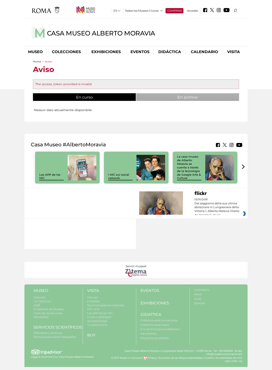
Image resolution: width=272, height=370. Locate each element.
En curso (95, 97)
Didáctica (169, 51)
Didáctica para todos (154, 324)
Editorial (39, 297)
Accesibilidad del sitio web (228, 359)
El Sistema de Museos (49, 309)
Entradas (93, 301)
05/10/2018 (216, 207)
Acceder (192, 10)
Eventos (139, 51)
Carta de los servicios (48, 313)
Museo (35, 51)
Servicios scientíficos (58, 327)
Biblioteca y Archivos (48, 333)
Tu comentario (97, 324)
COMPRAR (174, 10)
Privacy (151, 357)
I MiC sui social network (118, 176)
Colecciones (66, 51)
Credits (208, 357)
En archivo (187, 97)
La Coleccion (42, 301)
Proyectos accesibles (154, 338)
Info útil (92, 297)
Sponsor (199, 303)
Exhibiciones (106, 51)
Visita (233, 51)
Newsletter (41, 317)
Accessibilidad (97, 321)
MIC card (93, 309)
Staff (37, 305)
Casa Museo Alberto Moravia (101, 33)
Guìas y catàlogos (99, 317)
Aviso (197, 298)
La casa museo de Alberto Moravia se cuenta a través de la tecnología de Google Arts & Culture (189, 167)
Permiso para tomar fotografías (55, 337)
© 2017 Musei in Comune (126, 357)
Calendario (204, 51)
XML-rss (237, 361)
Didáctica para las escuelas (159, 320)
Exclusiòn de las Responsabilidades (180, 357)
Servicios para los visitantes (105, 305)
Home (37, 61)
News (198, 294)
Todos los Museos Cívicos (142, 10)
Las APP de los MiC (100, 313)
